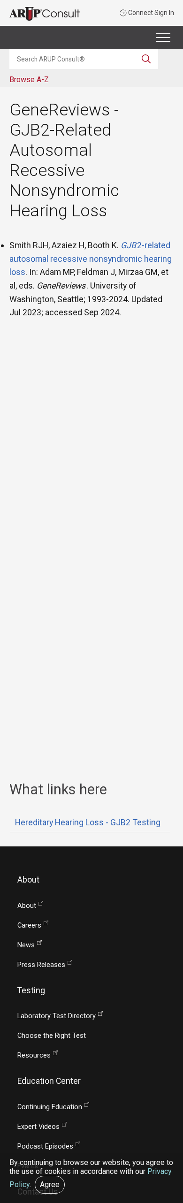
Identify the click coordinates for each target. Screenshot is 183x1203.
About (26, 906)
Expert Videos (38, 1127)
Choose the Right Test (51, 1036)
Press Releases (41, 965)
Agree (50, 1184)
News (26, 945)
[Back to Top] (169, 1159)
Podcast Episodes (45, 1146)
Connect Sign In (150, 12)
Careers (29, 925)
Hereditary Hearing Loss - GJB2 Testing (87, 822)
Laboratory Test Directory (56, 1016)
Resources (34, 1055)
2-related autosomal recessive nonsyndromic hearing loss (90, 258)
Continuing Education (49, 1107)
